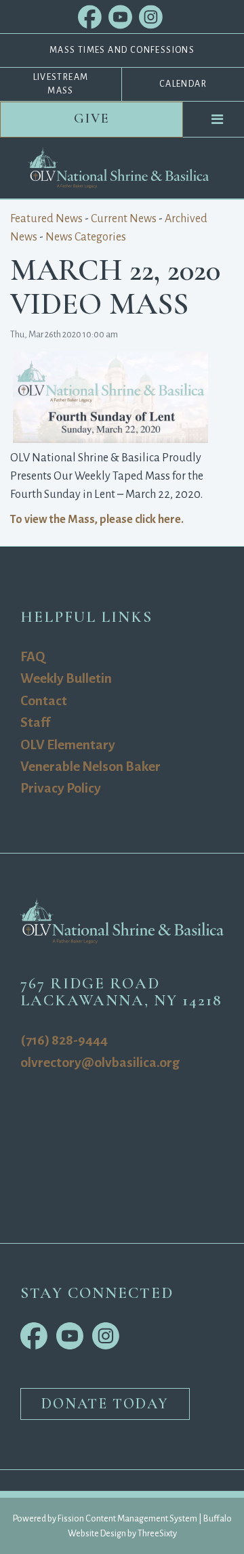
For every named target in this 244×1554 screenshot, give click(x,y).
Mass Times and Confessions (122, 50)
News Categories (85, 237)
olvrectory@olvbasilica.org (100, 1062)
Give (92, 118)
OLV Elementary (67, 745)
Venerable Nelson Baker (90, 766)
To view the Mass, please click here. (97, 519)
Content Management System (141, 1518)
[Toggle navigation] (217, 119)
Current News (124, 219)
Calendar (183, 84)
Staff (35, 722)
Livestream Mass (61, 84)
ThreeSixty (157, 1533)
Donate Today (105, 1403)
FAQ (32, 657)
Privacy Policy (60, 788)
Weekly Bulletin (66, 678)
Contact (43, 701)
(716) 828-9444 (64, 1040)
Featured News (46, 219)
